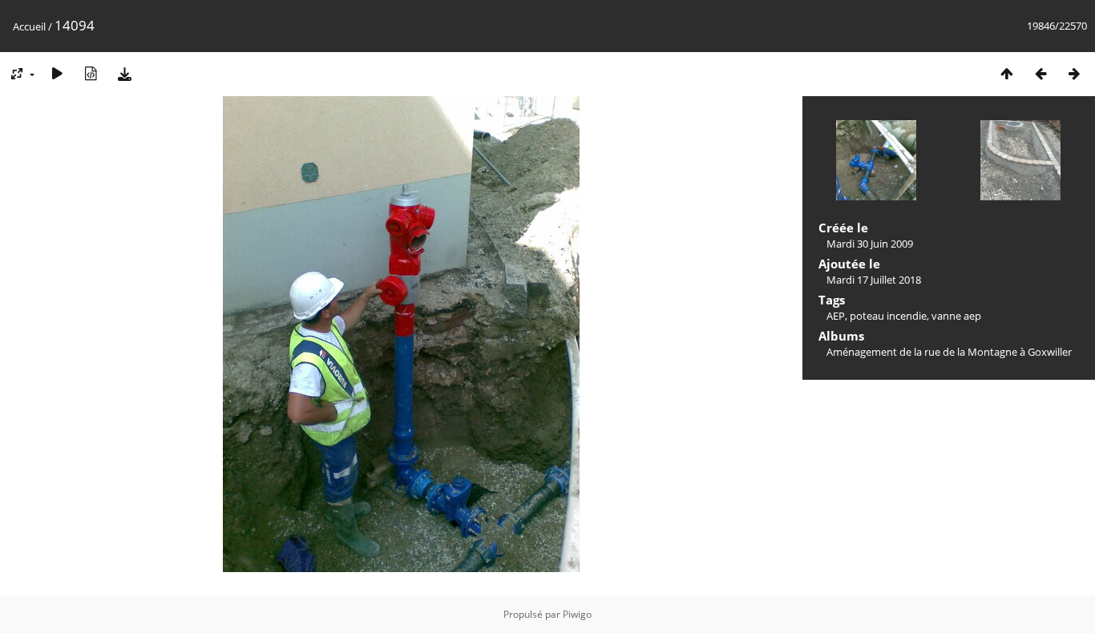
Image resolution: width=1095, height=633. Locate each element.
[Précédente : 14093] (1040, 73)
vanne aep (956, 315)
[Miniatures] (1007, 73)
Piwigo (577, 614)
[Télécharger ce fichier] (124, 73)
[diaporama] (57, 73)
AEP (835, 315)
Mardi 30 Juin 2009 (869, 243)
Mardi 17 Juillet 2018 (873, 279)
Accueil (29, 26)
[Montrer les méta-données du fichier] (90, 73)
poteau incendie (888, 315)
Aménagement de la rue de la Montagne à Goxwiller (949, 352)
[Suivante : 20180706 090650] (1074, 73)
